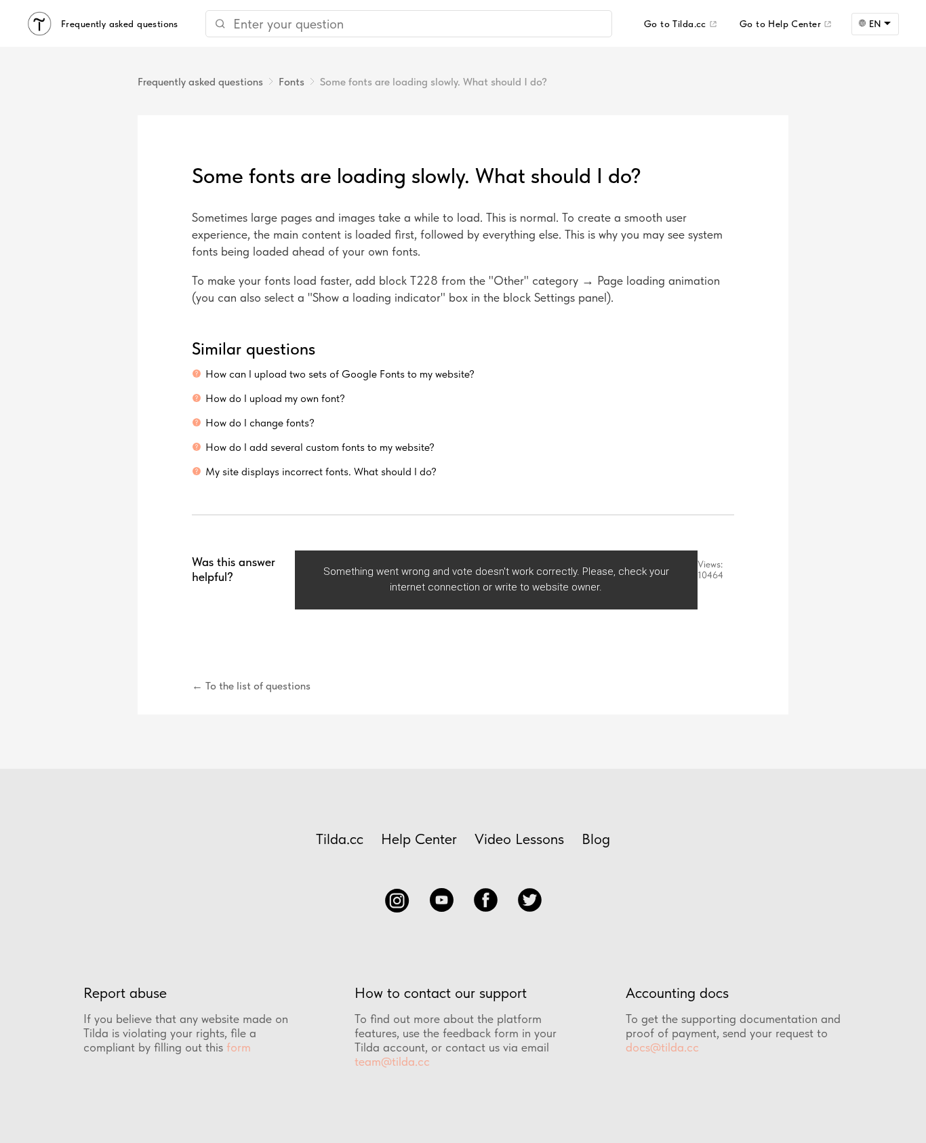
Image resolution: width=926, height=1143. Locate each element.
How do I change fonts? (260, 422)
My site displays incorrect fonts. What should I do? (321, 471)
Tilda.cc (339, 838)
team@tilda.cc (392, 1061)
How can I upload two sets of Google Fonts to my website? (340, 373)
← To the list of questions (251, 685)
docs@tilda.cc (662, 1047)
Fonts (291, 81)
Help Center (419, 838)
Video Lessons (519, 838)
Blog (596, 838)
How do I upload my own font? (275, 398)
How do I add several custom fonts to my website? (320, 447)
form (238, 1047)
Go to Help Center (780, 23)
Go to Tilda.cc (675, 23)
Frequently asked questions (200, 81)
